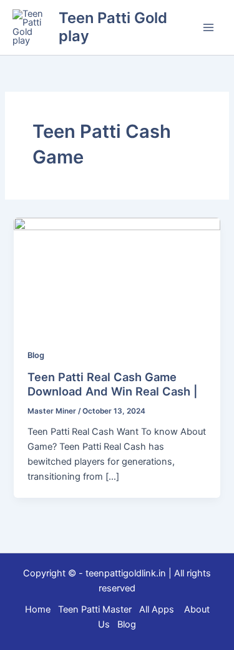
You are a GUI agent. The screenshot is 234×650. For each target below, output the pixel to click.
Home (38, 609)
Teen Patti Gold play (113, 26)
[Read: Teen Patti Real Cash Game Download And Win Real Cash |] (117, 275)
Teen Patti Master (95, 609)
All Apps (160, 609)
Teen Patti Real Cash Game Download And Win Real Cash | (112, 384)
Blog (35, 355)
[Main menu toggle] (208, 27)
